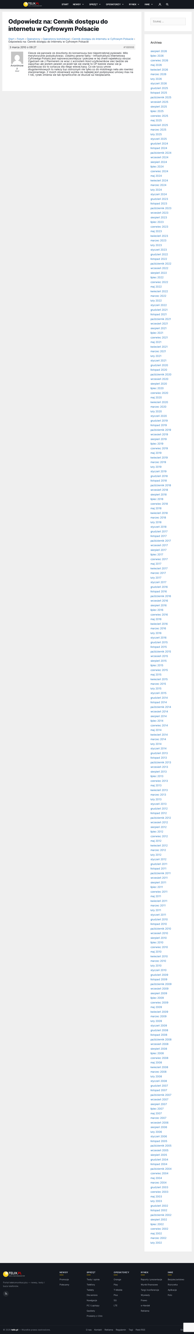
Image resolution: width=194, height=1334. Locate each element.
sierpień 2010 (159, 937)
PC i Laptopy (93, 1305)
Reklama (145, 1310)
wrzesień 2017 (159, 545)
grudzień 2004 (159, 1159)
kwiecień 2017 (159, 568)
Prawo (144, 1300)
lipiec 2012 (157, 831)
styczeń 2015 (158, 693)
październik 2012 (161, 817)
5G (115, 1300)
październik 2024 (161, 152)
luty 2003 (156, 1201)
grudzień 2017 (159, 531)
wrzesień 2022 (159, 268)
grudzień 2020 (159, 365)
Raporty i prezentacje (151, 1279)
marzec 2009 (159, 1016)
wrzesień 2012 (159, 822)
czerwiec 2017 (159, 559)
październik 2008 (161, 1039)
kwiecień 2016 (159, 623)
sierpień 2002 (159, 1219)
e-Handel (145, 1305)
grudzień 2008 (159, 1030)
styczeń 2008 (159, 1080)
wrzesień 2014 (159, 711)
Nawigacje (92, 1300)
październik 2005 (161, 1145)
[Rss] (6, 1294)
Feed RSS (140, 1330)
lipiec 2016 (157, 609)
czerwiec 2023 (159, 226)
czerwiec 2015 (159, 670)
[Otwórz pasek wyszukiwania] (167, 4)
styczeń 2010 (159, 970)
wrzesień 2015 (159, 656)
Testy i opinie (93, 1279)
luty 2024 (156, 189)
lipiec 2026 (157, 55)
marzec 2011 (158, 905)
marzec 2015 (158, 683)
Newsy (77, 4)
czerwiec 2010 (159, 947)
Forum (20, 38)
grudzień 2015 (159, 642)
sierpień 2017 (159, 549)
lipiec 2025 (157, 111)
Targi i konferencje (150, 1290)
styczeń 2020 (159, 415)
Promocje (64, 1279)
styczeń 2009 (159, 1025)
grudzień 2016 (159, 586)
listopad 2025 (159, 92)
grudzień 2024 (159, 143)
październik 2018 (161, 485)
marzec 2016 (158, 628)
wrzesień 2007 (159, 1099)
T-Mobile (118, 1290)
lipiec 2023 (157, 221)
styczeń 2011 (158, 914)
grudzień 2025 (159, 88)
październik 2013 (161, 762)
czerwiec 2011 (159, 891)
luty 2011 (156, 910)
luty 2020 (156, 411)
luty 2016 (156, 633)
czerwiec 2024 (159, 171)
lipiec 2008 (157, 1053)
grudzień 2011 (159, 864)
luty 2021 (156, 355)
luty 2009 (156, 1021)
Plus (116, 1295)
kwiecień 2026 (159, 69)
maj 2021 (156, 342)
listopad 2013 (159, 757)
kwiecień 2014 (159, 734)
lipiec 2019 (157, 443)
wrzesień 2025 (159, 101)
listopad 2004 (159, 1164)
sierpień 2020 (159, 383)
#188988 (129, 47)
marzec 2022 (158, 295)
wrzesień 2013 (159, 766)
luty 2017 (156, 577)
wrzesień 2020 (159, 379)
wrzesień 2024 (159, 157)
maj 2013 (156, 785)
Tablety (90, 1290)
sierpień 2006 (159, 1127)
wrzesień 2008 (159, 1044)
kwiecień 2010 (159, 956)
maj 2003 (156, 1196)
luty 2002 (156, 1242)
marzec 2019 (158, 462)
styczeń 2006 (159, 1136)
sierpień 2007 (159, 1104)
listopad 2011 (158, 868)
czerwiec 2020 (159, 392)
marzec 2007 (158, 1117)
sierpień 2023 (159, 217)
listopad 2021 (159, 314)
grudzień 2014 (159, 697)
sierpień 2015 (159, 660)
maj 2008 (156, 1062)
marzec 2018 (158, 517)
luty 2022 (156, 300)
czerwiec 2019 (159, 448)
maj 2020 (156, 397)
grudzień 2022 (159, 254)
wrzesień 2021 (159, 323)
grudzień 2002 (159, 1205)
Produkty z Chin (94, 1316)
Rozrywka (173, 1284)
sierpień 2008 (159, 1048)
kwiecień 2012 (159, 845)
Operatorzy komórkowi (56, 38)
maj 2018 (156, 508)
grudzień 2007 (159, 1085)
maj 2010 (156, 951)
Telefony (91, 1284)
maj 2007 (156, 1113)
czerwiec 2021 (159, 337)
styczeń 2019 (159, 471)
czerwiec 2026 (159, 60)
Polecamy (64, 1284)
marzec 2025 (158, 129)
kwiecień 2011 (159, 900)
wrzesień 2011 (159, 877)
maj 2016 (156, 619)
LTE (115, 1305)
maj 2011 (156, 896)
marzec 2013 (158, 794)
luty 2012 (156, 854)
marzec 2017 (158, 572)
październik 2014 (161, 706)
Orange (117, 1279)
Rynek (132, 4)
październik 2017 (161, 540)
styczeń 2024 (159, 194)
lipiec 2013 (157, 776)
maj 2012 (156, 840)
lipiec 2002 (157, 1224)
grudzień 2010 (159, 919)
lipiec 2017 (157, 554)
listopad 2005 (159, 1141)
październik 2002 (161, 1214)
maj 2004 (156, 1178)
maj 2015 (156, 674)
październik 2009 (161, 984)
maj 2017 (156, 563)
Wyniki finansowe (149, 1284)
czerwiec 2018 (159, 503)
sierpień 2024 (159, 162)
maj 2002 (156, 1233)
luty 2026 (156, 78)
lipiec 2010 (157, 942)
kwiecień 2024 (159, 180)
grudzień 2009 (159, 974)
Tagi (131, 1330)
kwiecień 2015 (159, 679)
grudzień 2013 (159, 753)
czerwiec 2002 (159, 1228)
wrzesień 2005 (159, 1150)
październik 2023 (161, 208)
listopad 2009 (159, 979)
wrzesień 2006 (160, 1122)
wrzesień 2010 (159, 933)
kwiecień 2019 (159, 457)
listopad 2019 (159, 425)
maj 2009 (156, 1007)
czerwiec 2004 (159, 1173)
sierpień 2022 (159, 272)
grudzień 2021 (159, 309)
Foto (170, 1295)
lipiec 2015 (157, 665)
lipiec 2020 (157, 388)
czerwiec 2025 (159, 115)
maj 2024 (156, 175)
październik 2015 (161, 651)
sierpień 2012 (159, 827)
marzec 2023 (158, 240)
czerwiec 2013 (159, 780)
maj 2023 (156, 231)
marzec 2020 (158, 406)
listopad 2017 (159, 536)
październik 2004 (161, 1168)
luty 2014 (156, 743)
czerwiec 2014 (159, 725)
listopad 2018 (159, 480)
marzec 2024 (158, 185)
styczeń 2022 (159, 305)
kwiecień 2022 (159, 291)
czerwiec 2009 (159, 1002)
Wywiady (145, 1295)
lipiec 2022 (157, 277)
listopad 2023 (159, 203)
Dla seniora (92, 1295)
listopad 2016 (159, 591)
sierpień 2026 (159, 51)
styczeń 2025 (159, 138)
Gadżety (91, 1310)
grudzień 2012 (159, 808)
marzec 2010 (158, 960)
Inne (147, 4)
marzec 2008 (158, 1071)
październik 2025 (161, 97)
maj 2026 (156, 64)
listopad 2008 (159, 1034)
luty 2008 (156, 1076)
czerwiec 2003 (159, 1191)
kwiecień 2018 (159, 513)
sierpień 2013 (159, 771)
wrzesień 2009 (160, 988)
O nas (89, 1330)
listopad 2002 (159, 1210)
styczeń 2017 (158, 582)
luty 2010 (156, 965)
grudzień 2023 (159, 198)
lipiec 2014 (157, 720)
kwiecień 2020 (159, 402)
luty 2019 (156, 466)
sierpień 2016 (159, 605)
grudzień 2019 (159, 420)
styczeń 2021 (158, 360)
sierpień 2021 (159, 328)
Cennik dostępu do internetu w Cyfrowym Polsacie (102, 38)
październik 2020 (161, 374)
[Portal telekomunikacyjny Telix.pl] (14, 1274)
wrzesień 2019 (159, 434)
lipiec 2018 (157, 499)
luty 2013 (156, 799)
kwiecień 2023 (159, 235)
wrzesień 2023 (159, 212)
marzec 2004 (159, 1182)
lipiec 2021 (157, 332)
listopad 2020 (159, 369)
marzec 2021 (158, 351)
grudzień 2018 (159, 476)
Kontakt (98, 1330)
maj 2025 (156, 120)
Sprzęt (93, 4)
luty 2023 (156, 245)
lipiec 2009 (157, 997)
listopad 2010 (159, 923)
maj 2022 (156, 286)
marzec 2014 (158, 739)
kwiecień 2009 (159, 1011)
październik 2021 (161, 319)
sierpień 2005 (159, 1154)
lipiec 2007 (157, 1108)
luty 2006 (156, 1131)
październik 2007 (161, 1094)
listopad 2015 (159, 646)
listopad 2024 (159, 148)
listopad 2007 (159, 1090)
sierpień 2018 (159, 494)
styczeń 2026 (159, 83)
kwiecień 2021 (159, 346)
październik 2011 (161, 873)
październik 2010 (161, 928)
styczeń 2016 (159, 637)
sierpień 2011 (158, 882)
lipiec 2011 (157, 887)
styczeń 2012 (158, 859)
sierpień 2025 (159, 106)
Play (116, 1284)
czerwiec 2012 (159, 836)
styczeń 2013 (159, 803)
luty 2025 (156, 134)
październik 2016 (161, 596)
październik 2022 (161, 263)
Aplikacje (172, 1290)
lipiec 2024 (157, 166)
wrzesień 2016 (159, 600)
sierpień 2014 (159, 716)
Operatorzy (113, 4)
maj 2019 (156, 452)
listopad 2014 (159, 702)
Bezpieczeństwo (176, 1279)
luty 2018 (156, 522)
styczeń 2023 (159, 249)
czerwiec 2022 (159, 282)
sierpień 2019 (159, 439)
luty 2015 (156, 688)
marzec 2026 (158, 74)
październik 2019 (161, 429)
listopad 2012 (159, 813)
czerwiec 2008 (159, 1057)
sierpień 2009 (159, 993)
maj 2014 (156, 730)
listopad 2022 (159, 258)
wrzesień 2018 (159, 489)
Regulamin (121, 1330)
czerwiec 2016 (159, 614)
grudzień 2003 (159, 1187)
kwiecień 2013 (159, 790)
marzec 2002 (158, 1238)
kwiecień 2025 (159, 125)
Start (65, 4)
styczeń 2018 (158, 526)
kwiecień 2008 (159, 1067)
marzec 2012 (158, 850)
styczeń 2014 (159, 748)
